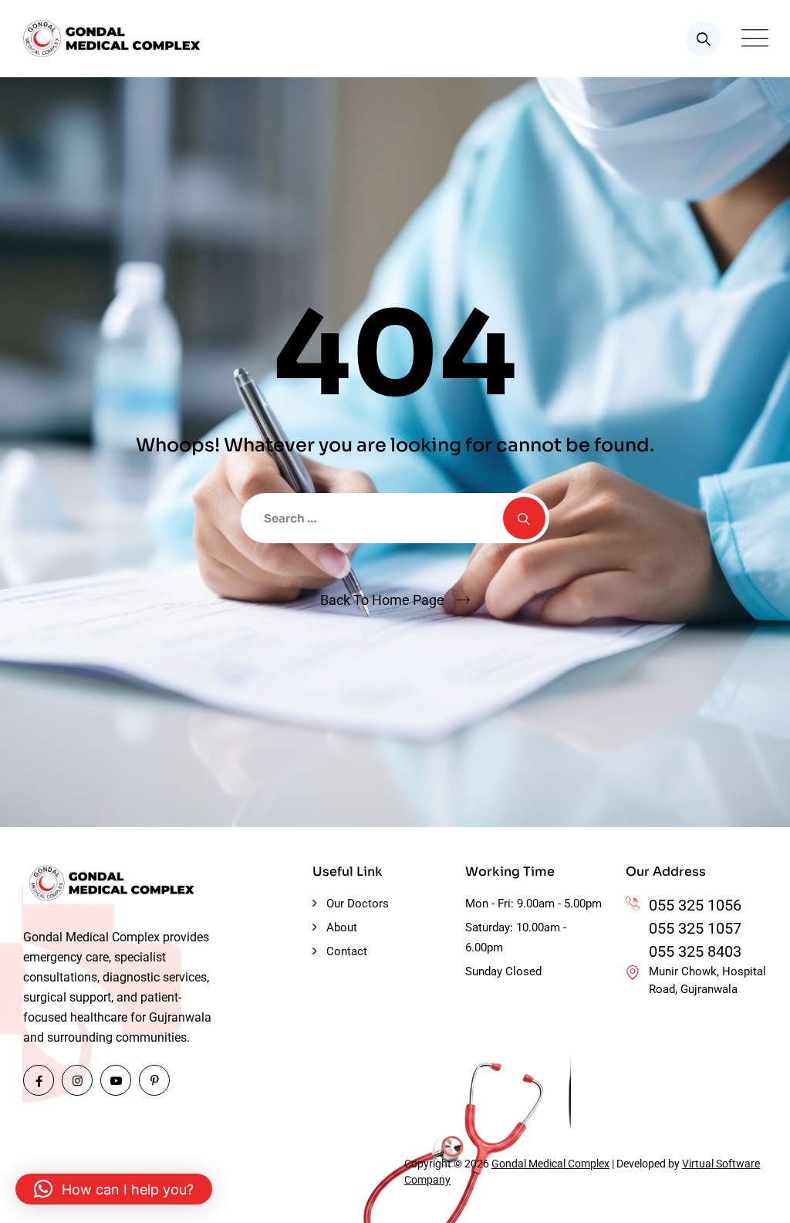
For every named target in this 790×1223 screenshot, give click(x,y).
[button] (113, 1189)
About (341, 927)
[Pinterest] (154, 1080)
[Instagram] (77, 1080)
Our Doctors (357, 903)
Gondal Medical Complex (550, 1163)
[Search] (703, 39)
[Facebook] (38, 1080)
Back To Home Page (382, 600)
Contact (346, 951)
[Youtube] (115, 1080)
